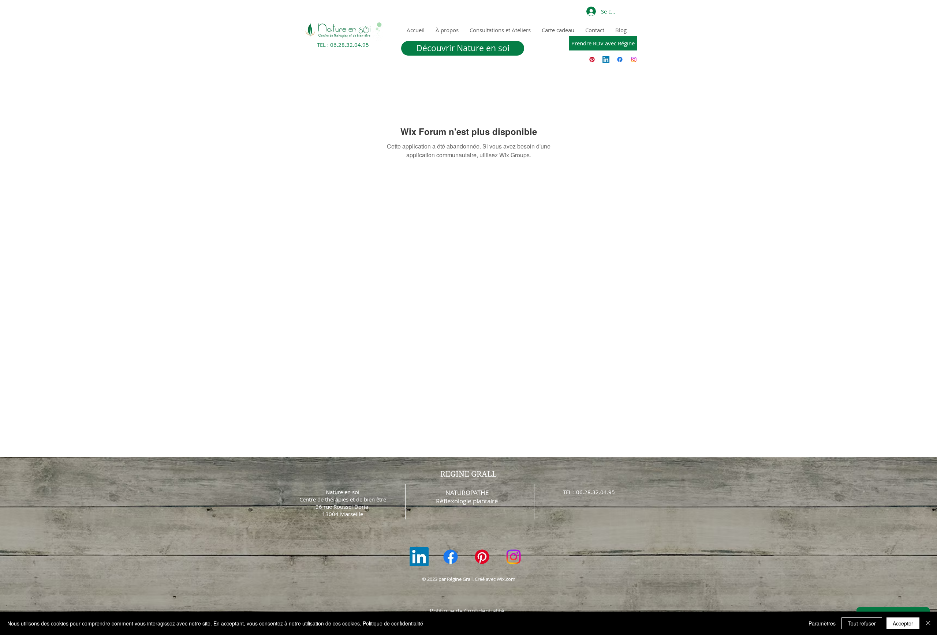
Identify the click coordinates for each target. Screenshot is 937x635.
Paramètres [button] (822, 623)
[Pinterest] (592, 59)
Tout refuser (862, 623)
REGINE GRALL (468, 474)
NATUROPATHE (467, 492)
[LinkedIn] (605, 59)
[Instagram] (633, 59)
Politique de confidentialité (393, 623)
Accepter (903, 623)
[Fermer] (928, 623)
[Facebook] (619, 59)
